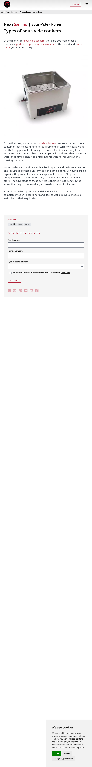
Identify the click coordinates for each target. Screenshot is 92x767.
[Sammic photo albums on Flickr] (25, 290)
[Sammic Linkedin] (31, 290)
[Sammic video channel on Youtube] (14, 290)
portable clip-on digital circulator (35, 44)
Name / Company (15, 251)
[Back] (83, 4)
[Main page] (7, 4)
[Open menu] (87, 4)
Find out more (65, 273)
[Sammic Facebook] (36, 290)
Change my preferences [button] (63, 758)
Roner (56, 24)
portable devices (46, 143)
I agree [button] (56, 754)
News (16, 24)
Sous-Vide (40, 24)
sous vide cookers (34, 40)
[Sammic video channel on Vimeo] (9, 290)
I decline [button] (66, 754)
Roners (27, 224)
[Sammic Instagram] (20, 290)
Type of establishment (18, 261)
